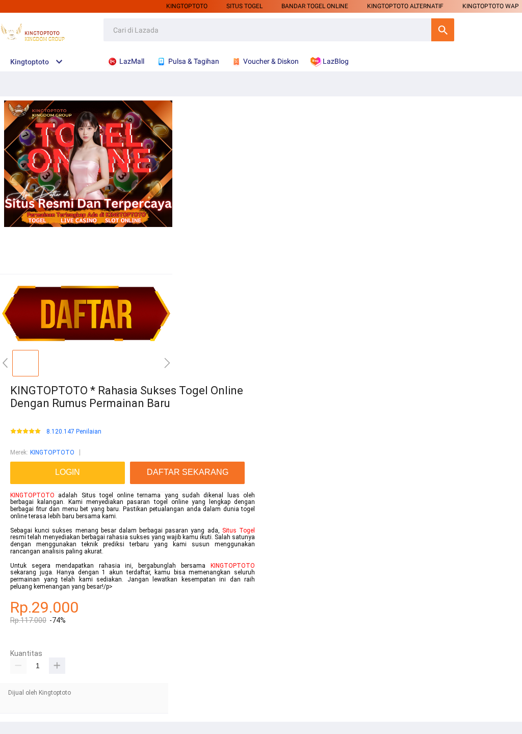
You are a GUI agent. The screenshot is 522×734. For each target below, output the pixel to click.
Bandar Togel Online (314, 6)
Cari (442, 29)
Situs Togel (238, 530)
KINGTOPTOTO (186, 6)
